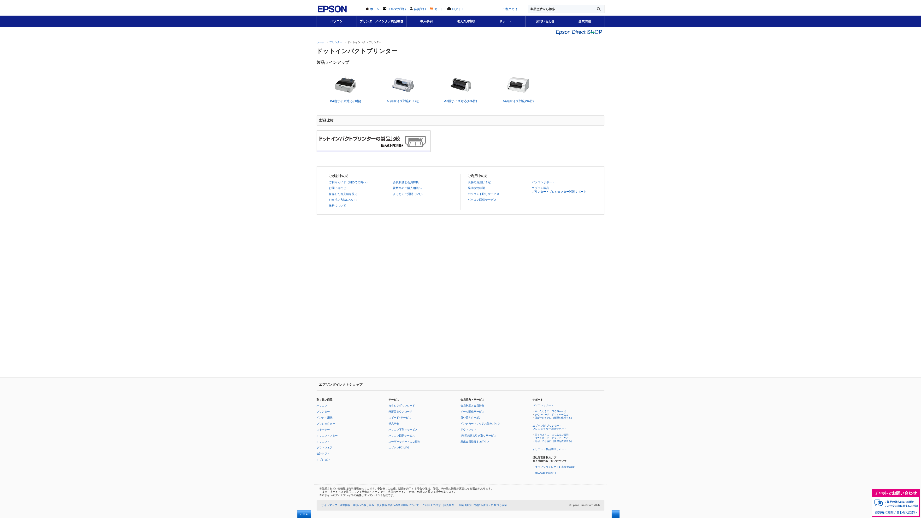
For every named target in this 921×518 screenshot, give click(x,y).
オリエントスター (327, 435)
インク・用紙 (324, 417)
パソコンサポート (543, 182)
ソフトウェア (324, 447)
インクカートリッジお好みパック (480, 423)
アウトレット (468, 429)
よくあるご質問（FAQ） (408, 194)
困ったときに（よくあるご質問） (553, 434)
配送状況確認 (476, 188)
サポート (505, 21)
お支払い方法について (343, 199)
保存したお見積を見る (343, 194)
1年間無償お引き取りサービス (478, 435)
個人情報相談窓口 (545, 472)
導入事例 (426, 21)
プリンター (335, 42)
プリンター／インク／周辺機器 (381, 21)
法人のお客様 (466, 21)
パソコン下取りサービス (483, 194)
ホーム (374, 9)
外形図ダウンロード (400, 411)
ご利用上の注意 (431, 505)
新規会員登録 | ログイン (474, 441)
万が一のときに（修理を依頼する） (554, 417)
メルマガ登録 (397, 9)
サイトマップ (329, 505)
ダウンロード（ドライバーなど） (553, 414)
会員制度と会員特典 (406, 182)
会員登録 (420, 9)
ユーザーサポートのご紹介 (404, 441)
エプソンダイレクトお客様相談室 (555, 466)
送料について (337, 205)
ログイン (458, 9)
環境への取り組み (363, 505)
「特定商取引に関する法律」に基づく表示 (482, 505)
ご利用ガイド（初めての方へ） (349, 182)
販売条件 (448, 505)
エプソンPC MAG (399, 447)
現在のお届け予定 (479, 182)
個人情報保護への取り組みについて (398, 505)
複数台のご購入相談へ (407, 188)
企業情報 (585, 21)
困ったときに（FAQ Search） (551, 411)
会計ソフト (323, 453)
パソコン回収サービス (482, 199)
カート (439, 9)
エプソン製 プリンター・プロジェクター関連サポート (549, 427)
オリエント (323, 441)
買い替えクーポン (471, 417)
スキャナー (323, 429)
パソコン (336, 21)
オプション (323, 459)
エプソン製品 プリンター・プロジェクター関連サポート (559, 189)
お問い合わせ (545, 21)
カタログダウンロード (402, 405)
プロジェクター (326, 423)
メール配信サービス (472, 411)
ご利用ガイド (511, 9)
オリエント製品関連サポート (549, 449)
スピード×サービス (400, 417)
